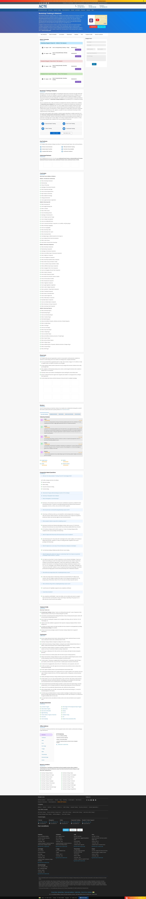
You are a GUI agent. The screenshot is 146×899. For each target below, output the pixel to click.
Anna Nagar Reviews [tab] (69, 414)
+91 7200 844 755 (54, 822)
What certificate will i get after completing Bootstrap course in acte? (56, 583)
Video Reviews (66, 409)
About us (39, 807)
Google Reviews (44, 460)
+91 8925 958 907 (76, 822)
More (93, 10)
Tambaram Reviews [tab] (53, 414)
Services (44, 807)
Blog (60, 799)
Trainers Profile (88, 34)
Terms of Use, (84, 892)
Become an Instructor (83, 807)
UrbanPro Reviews (66, 463)
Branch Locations (99, 34)
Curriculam (61, 34)
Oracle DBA (43, 716)
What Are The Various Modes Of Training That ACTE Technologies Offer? (57, 476)
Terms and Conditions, (69, 892)
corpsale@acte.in (76, 823)
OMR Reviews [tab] (61, 414)
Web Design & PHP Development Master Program (72, 706)
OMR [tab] (43, 740)
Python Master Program (45, 708)
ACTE (62, 409)
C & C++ (64, 712)
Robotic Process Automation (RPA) (69, 718)
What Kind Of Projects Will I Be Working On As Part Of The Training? (56, 492)
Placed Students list (66, 10)
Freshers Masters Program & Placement (48, 714)
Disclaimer (90, 892)
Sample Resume (50, 799)
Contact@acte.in (43, 823)
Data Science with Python (46, 710)
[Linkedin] (42, 3)
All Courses (50, 10)
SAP (63, 716)
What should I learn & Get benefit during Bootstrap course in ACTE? (56, 509)
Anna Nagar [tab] (44, 746)
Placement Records (102, 1)
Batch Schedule (52, 34)
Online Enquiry (80, 5)
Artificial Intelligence (56, 814)
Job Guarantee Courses (42, 10)
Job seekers (77, 10)
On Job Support (71, 799)
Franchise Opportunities (93, 807)
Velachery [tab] (44, 734)
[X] (44, 3)
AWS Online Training (41, 812)
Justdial (42, 463)
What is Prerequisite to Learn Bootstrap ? (51, 498)
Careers (54, 807)
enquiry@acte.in (64, 823)
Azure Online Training (66, 814)
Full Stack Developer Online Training (44, 814)
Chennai (90, 5)
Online (80, 829)
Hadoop (64, 710)
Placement (69, 34)
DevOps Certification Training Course (54, 812)
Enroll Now (55, 133)
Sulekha (64, 460)
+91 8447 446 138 (87, 822)
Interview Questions (41, 799)
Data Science (65, 708)
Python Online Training (67, 812)
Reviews (72, 10)
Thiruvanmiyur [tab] (44, 754)
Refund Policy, (61, 892)
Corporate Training (57, 10)
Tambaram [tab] (44, 737)
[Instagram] (40, 3)
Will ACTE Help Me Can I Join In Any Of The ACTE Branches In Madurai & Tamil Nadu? (59, 545)
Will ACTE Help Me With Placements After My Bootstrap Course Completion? (58, 534)
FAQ (82, 34)
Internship (65, 799)
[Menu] (1, 9)
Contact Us (59, 807)
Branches (88, 10)
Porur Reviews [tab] (77, 414)
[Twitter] (91, 800)
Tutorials (56, 799)
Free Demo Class (66, 133)
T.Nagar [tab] (43, 748)
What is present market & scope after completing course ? (54, 521)
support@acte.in (87, 823)
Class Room (93, 26)
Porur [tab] (43, 743)
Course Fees (78, 49)
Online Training (101, 26)
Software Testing (66, 714)
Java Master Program (45, 706)
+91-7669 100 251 (65, 822)
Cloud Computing (44, 718)
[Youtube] (46, 3)
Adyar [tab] (43, 751)
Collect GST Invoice (61, 802)
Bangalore (102, 5)
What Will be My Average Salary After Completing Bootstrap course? (56, 572)
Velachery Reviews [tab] (44, 414)
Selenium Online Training (77, 812)
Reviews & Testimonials (42, 801)
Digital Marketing (44, 712)
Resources (83, 10)
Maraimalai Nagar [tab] (45, 757)
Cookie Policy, (78, 892)
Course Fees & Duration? (48, 592)
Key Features (44, 34)
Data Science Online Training (88, 812)
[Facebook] (48, 3)
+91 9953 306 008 (43, 822)
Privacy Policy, (54, 892)
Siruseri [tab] (43, 760)
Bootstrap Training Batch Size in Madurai (51, 495)
